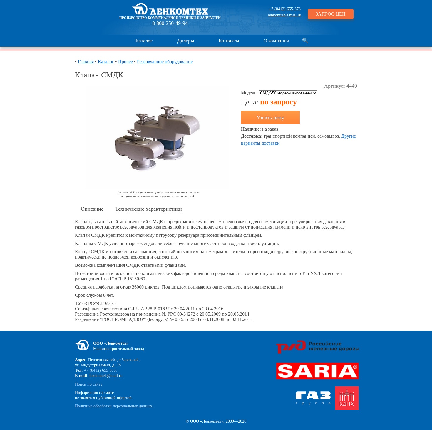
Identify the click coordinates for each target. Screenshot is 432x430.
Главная (86, 61)
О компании (276, 41)
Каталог (144, 41)
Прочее (125, 61)
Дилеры (185, 41)
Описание (92, 209)
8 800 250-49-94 (170, 23)
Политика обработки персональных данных (113, 406)
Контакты (229, 41)
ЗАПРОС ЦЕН (331, 13)
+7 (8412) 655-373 (285, 9)
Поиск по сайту (89, 384)
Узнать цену (270, 118)
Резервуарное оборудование (165, 61)
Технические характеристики (148, 209)
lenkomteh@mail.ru (284, 15)
